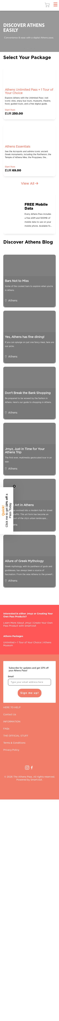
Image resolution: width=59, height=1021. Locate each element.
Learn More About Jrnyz (17, 623)
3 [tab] (31, 48)
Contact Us (9, 714)
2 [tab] (28, 48)
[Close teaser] (14, 486)
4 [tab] (34, 48)
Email (11, 676)
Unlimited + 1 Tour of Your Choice (22, 642)
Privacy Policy (11, 750)
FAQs (6, 729)
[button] (6, 510)
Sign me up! (29, 693)
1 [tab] (24, 48)
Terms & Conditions (14, 743)
